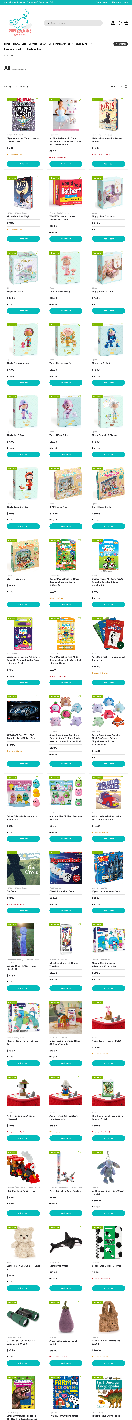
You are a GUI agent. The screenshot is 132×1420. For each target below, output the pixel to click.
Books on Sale (34, 49)
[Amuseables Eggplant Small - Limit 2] (66, 1317)
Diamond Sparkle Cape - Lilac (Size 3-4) (21, 967)
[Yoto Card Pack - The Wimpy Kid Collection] (108, 633)
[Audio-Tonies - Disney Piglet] (108, 1017)
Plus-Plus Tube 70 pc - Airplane (65, 1191)
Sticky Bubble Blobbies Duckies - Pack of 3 (23, 818)
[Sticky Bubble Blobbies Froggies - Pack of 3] (66, 792)
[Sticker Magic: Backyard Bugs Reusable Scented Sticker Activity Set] (66, 555)
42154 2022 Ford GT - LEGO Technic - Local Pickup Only (21, 737)
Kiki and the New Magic (18, 216)
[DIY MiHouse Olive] (23, 555)
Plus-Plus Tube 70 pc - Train (21, 1191)
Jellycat (33, 43)
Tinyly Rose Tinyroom (103, 291)
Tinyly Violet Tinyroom (103, 216)
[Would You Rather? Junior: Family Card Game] (66, 193)
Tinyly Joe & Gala (15, 435)
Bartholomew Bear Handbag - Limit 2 (107, 1342)
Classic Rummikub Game (62, 891)
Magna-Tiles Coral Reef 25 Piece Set (23, 1042)
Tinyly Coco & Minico (17, 507)
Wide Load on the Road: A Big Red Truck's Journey (106, 818)
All (12, 55)
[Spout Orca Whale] (66, 1242)
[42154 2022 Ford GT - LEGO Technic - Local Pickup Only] (23, 711)
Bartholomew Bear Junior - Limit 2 (23, 1267)
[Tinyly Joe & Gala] (23, 411)
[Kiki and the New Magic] (23, 193)
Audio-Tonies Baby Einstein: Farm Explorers (64, 1117)
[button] (126, 23)
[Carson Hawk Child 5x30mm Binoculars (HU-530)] (23, 1317)
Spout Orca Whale (59, 1265)
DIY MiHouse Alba (58, 507)
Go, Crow (11, 891)
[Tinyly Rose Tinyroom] (108, 268)
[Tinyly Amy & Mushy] (66, 268)
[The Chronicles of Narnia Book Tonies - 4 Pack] (108, 1092)
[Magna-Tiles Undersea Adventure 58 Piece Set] (108, 939)
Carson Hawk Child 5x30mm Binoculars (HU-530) (21, 1342)
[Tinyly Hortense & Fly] (66, 340)
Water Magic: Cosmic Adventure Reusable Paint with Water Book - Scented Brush (23, 660)
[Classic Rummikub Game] (66, 868)
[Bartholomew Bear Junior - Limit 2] (23, 1242)
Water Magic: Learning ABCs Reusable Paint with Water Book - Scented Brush (65, 660)
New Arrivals (19, 43)
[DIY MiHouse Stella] (108, 483)
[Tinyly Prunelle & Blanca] (108, 411)
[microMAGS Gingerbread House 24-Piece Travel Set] (66, 1017)
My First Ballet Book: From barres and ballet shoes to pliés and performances (65, 141)
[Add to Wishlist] (37, 99)
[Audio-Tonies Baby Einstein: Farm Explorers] (66, 1092)
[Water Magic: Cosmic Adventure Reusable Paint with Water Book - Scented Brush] (23, 633)
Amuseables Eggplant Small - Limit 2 (64, 1342)
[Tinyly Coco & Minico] (23, 483)
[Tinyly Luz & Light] (108, 340)
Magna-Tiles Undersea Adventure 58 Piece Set (104, 965)
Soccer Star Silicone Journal (106, 1265)
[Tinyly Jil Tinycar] (23, 268)
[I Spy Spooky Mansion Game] (108, 868)
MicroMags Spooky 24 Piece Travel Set (64, 965)
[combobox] (73, 23)
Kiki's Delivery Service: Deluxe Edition (107, 140)
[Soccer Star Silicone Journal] (108, 1242)
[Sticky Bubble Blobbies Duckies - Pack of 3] (23, 792)
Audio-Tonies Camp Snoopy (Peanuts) (21, 1117)
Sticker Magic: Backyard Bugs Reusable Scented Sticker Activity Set (64, 582)
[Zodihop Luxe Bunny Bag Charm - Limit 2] (108, 1167)
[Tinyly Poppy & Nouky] (23, 340)
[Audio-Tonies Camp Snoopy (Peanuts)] (23, 1092)
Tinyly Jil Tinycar (15, 291)
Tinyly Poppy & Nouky (18, 363)
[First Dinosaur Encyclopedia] (108, 1392)
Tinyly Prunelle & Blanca (104, 435)
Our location (101, 2)
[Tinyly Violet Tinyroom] (108, 193)
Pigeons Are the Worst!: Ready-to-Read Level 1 (23, 140)
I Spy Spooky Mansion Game (106, 891)
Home (7, 43)
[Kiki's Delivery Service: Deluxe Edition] (108, 114)
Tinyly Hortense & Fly (60, 363)
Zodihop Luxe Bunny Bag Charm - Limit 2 (108, 1192)
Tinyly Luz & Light (101, 363)
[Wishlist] (120, 23)
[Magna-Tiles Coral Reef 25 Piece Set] (23, 1017)
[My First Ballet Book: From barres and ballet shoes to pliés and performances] (66, 114)
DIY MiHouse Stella (101, 507)
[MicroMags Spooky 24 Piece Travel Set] (66, 939)
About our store (120, 2)
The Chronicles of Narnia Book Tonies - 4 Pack (107, 1117)
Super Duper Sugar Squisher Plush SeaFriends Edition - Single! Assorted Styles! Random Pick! (106, 740)
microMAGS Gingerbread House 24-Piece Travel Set (66, 1042)
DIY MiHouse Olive (16, 579)
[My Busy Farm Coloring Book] (66, 1392)
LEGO (43, 43)
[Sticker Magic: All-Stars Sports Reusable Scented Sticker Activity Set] (108, 555)
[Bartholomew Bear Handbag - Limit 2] (108, 1317)
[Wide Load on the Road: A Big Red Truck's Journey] (108, 792)
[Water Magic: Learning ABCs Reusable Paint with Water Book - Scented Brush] (66, 633)
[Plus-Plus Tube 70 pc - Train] (23, 1167)
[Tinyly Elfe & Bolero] (66, 411)
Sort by (7, 86)
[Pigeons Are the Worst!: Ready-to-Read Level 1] (23, 114)
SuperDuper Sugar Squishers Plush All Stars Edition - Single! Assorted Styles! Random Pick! (65, 738)
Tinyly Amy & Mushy (60, 291)
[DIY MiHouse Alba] (66, 483)
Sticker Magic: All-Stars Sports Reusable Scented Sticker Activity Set (107, 582)
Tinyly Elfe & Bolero (59, 435)
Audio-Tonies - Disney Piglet (106, 1041)
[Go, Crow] (23, 868)
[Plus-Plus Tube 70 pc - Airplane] (66, 1167)
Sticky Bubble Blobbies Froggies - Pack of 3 (66, 818)
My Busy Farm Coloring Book (64, 1415)
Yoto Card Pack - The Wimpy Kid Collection (108, 658)
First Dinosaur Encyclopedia (106, 1415)
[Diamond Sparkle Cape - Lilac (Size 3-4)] (23, 939)
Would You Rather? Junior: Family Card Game (63, 218)
